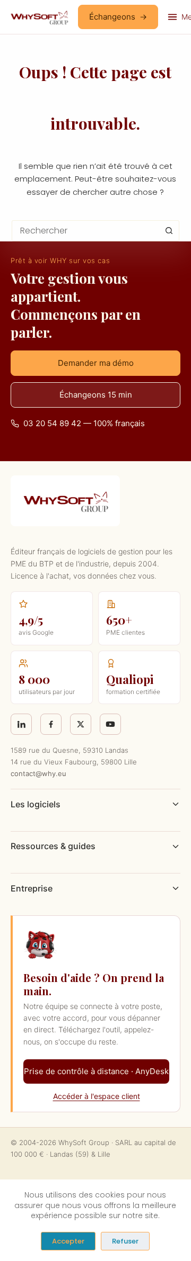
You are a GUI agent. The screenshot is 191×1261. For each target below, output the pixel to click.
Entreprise (32, 888)
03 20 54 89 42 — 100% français (84, 423)
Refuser (125, 1241)
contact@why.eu (38, 773)
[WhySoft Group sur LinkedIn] (21, 724)
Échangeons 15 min (95, 395)
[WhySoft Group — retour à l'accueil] (39, 17)
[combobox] (85, 230)
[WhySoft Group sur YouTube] (110, 724)
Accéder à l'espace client (96, 1096)
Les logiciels (35, 804)
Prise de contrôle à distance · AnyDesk (96, 1071)
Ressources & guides (53, 846)
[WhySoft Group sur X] (80, 724)
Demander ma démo (96, 363)
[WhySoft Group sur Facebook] (51, 724)
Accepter (68, 1241)
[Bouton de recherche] (169, 231)
